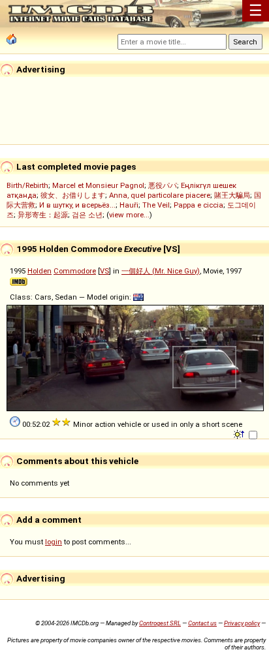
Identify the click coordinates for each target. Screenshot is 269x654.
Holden (39, 270)
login (53, 541)
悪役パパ (162, 185)
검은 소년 (87, 214)
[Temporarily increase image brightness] (240, 433)
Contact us (202, 623)
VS (104, 270)
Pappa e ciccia (198, 205)
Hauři (128, 205)
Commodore (75, 270)
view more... (129, 214)
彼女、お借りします (72, 195)
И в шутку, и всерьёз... (77, 205)
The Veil (156, 205)
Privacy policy (242, 623)
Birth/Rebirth (27, 185)
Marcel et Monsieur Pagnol (98, 185)
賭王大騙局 (232, 195)
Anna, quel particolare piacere (159, 195)
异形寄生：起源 (43, 214)
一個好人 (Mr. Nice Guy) (160, 270)
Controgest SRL (160, 623)
